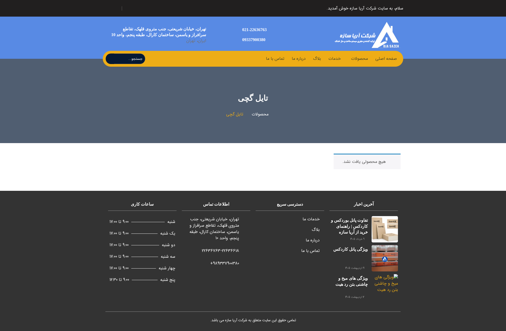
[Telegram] (145, 8)
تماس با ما (275, 58)
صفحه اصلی (386, 58)
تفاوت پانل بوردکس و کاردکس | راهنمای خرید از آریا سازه (349, 226)
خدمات (334, 58)
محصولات (359, 58)
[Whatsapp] (132, 8)
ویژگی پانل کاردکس (350, 249)
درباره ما (299, 58)
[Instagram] (158, 8)
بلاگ (317, 58)
